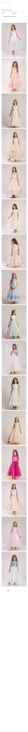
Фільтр (23, 11)
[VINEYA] (2, 3)
